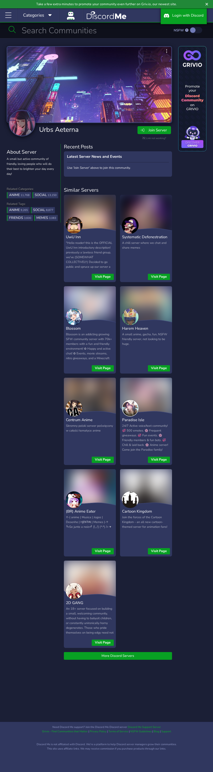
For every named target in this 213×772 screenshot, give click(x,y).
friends (20, 218)
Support (166, 731)
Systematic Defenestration (144, 236)
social (43, 210)
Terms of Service (118, 731)
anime (18, 210)
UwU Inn (73, 236)
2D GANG (74, 602)
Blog (156, 731)
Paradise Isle (133, 419)
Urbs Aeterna (59, 129)
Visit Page (103, 276)
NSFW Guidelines (141, 731)
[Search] (12, 29)
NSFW (179, 30)
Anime (19, 195)
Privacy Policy (98, 731)
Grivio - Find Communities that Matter (65, 731)
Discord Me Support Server (144, 727)
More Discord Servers (118, 656)
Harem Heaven (135, 328)
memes (46, 218)
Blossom (73, 328)
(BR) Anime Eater (81, 511)
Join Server (158, 130)
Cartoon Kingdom (137, 511)
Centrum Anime (79, 419)
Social (46, 195)
